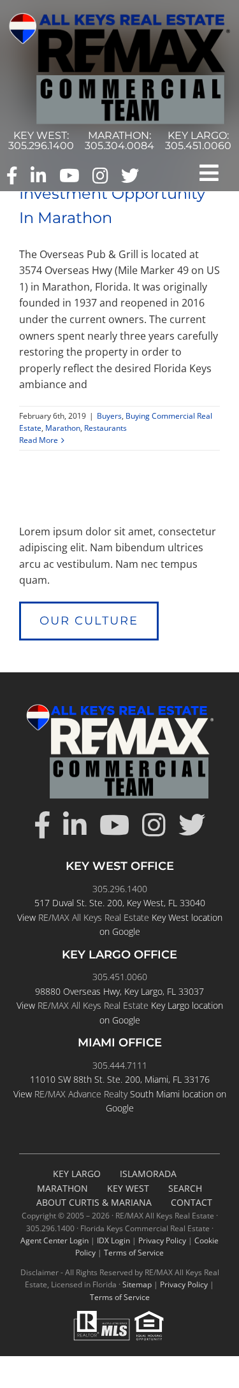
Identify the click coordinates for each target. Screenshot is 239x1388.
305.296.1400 (119, 889)
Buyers (109, 415)
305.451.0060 (119, 977)
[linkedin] (39, 176)
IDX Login (113, 1240)
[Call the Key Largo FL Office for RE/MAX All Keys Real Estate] (198, 141)
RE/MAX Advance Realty (80, 1094)
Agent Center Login (54, 1240)
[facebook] (12, 176)
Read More (38, 440)
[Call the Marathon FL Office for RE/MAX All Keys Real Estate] (119, 141)
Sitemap (137, 1284)
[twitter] (130, 176)
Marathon (62, 428)
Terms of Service (134, 1252)
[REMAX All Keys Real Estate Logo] (119, 18)
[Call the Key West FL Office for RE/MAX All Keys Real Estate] (41, 141)
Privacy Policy (162, 1240)
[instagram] (100, 176)
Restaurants (105, 428)
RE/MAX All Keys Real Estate (93, 917)
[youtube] (69, 176)
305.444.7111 (119, 1065)
